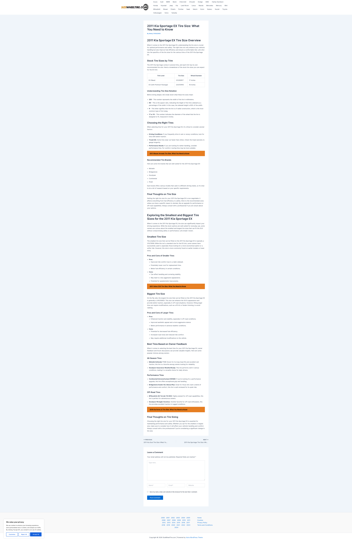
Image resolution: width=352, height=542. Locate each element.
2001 (168, 518)
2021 (178, 525)
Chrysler (192, 2)
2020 (173, 525)
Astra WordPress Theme (194, 537)
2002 (173, 518)
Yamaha (174, 13)
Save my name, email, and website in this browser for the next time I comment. (173, 492)
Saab (188, 9)
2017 (188, 522)
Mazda (201, 5)
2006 (163, 520)
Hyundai (163, 5)
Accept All (36, 534)
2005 (188, 518)
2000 (163, 518)
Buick (175, 2)
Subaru (209, 9)
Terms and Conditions (205, 525)
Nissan (165, 9)
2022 (183, 525)
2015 (178, 522)
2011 (188, 520)
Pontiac (181, 9)
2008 (174, 520)
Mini (226, 5)
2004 (183, 518)
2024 (176, 527)
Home (199, 518)
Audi (161, 2)
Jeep (171, 5)
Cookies (200, 520)
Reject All (24, 534)
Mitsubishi (156, 9)
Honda (155, 5)
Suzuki (217, 9)
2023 (188, 525)
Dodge (200, 2)
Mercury (219, 5)
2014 (173, 522)
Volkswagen (157, 13)
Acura (155, 2)
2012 (164, 522)
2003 (178, 518)
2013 (168, 522)
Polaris (173, 9)
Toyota (224, 9)
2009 (179, 520)
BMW (168, 2)
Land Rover (185, 5)
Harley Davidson (217, 2)
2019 (168, 525)
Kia (177, 5)
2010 (184, 520)
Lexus (194, 5)
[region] (24, 528)
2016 (183, 522)
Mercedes (209, 5)
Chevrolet (182, 2)
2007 (168, 520)
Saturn (195, 9)
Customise (12, 534)
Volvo (166, 13)
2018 (163, 525)
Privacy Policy (202, 522)
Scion (202, 9)
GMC (207, 2)
